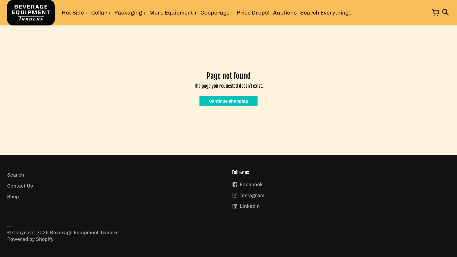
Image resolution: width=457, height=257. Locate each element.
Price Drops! (253, 12)
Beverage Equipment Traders (84, 232)
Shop (13, 196)
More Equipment (171, 12)
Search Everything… (326, 12)
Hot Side (73, 12)
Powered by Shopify (30, 239)
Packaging (128, 12)
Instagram (252, 195)
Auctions (285, 12)
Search (15, 175)
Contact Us (20, 186)
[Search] (445, 13)
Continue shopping (228, 101)
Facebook (251, 184)
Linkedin (250, 206)
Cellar (99, 12)
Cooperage (214, 12)
